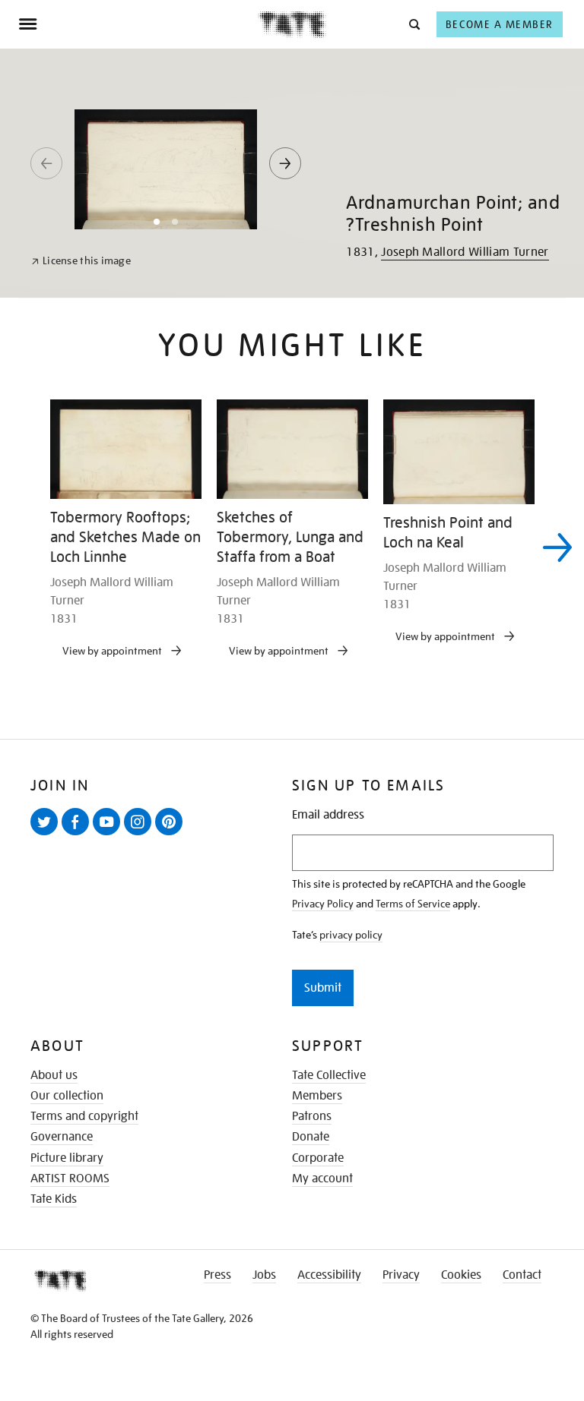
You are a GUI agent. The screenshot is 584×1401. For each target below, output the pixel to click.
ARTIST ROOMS (70, 1178)
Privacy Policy (323, 903)
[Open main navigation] (138, 24)
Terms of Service (413, 903)
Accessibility (329, 1275)
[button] (413, 24)
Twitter (47, 834)
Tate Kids (53, 1199)
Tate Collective (329, 1075)
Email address (328, 815)
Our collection (66, 1095)
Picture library (66, 1158)
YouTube (109, 834)
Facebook (78, 834)
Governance (61, 1136)
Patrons (312, 1116)
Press (217, 1275)
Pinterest (171, 834)
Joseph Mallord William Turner (464, 252)
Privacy (401, 1275)
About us (54, 1075)
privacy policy (350, 935)
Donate (310, 1136)
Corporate (318, 1158)
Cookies (461, 1275)
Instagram (140, 834)
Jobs (264, 1275)
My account (322, 1178)
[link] (81, 260)
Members (317, 1095)
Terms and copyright (84, 1116)
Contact (522, 1275)
